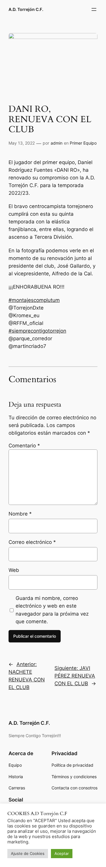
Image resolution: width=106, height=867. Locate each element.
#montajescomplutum (34, 300)
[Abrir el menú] (93, 9)
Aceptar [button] (61, 853)
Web (14, 570)
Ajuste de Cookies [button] (27, 853)
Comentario (24, 446)
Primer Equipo (83, 142)
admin (56, 142)
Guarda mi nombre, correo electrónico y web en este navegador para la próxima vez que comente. (52, 609)
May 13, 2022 (22, 142)
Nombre (20, 514)
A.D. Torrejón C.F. (26, 9)
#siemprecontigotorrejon (37, 331)
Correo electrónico (32, 542)
